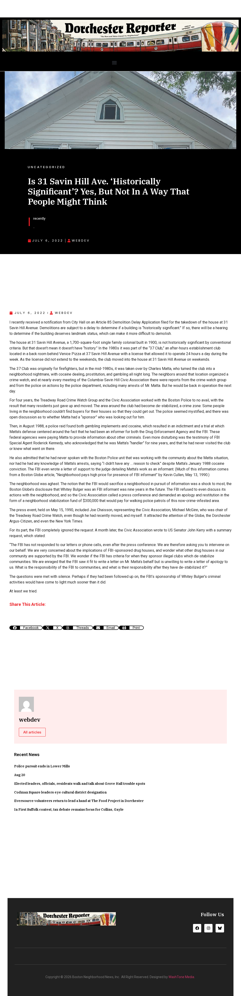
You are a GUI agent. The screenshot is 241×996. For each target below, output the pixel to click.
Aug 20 (19, 775)
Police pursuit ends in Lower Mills (42, 766)
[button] (114, 62)
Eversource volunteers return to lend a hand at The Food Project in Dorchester (79, 801)
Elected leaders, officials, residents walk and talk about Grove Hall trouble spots (79, 783)
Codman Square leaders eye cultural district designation (60, 792)
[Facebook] (197, 928)
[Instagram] (208, 928)
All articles (32, 732)
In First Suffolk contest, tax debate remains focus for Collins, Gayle (69, 809)
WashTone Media (181, 977)
